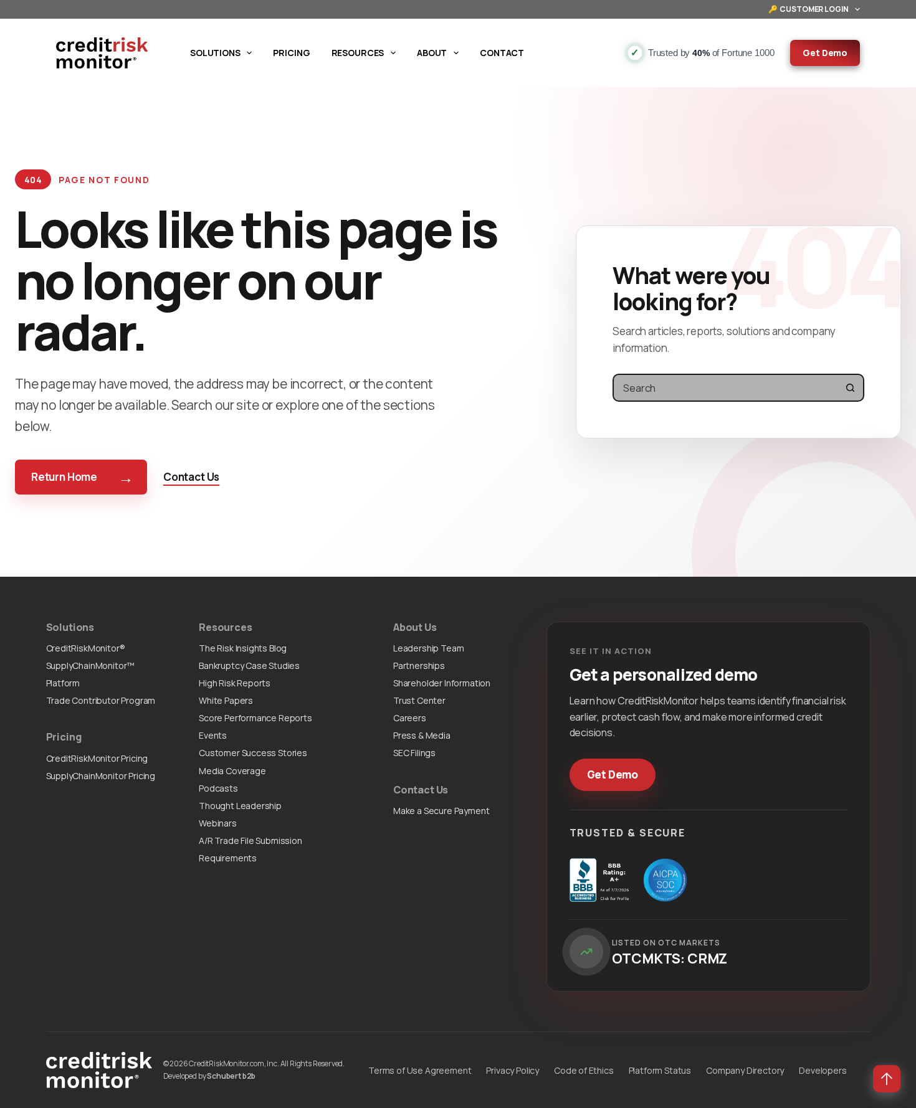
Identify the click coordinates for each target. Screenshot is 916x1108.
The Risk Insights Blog (243, 648)
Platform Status (660, 1070)
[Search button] (850, 387)
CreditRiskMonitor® (85, 648)
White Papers (226, 700)
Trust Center (419, 700)
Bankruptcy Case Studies (249, 665)
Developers (822, 1070)
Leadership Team (428, 648)
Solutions (215, 53)
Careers (409, 718)
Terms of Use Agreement (419, 1070)
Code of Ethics (584, 1070)
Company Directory (745, 1070)
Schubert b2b (231, 1076)
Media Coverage (232, 771)
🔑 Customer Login (808, 9)
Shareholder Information (441, 683)
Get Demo (825, 53)
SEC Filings (414, 753)
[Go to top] (886, 1078)
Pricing (291, 53)
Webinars (218, 823)
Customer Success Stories (253, 753)
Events (213, 735)
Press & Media (422, 735)
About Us (415, 627)
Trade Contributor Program (101, 700)
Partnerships (419, 665)
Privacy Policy (512, 1070)
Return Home (82, 476)
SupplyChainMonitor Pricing (101, 776)
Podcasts (218, 788)
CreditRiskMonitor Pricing (97, 758)
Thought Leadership (240, 806)
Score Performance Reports (255, 718)
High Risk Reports (234, 683)
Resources (358, 53)
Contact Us (191, 477)
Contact (502, 53)
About (432, 53)
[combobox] (725, 388)
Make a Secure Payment (441, 811)
